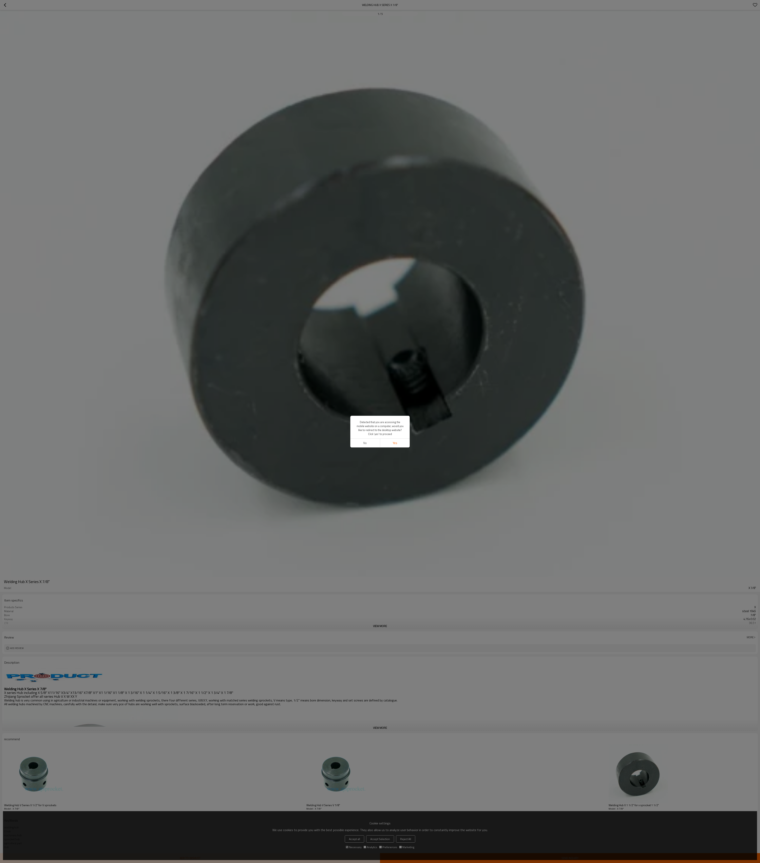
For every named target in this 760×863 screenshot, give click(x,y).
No (365, 443)
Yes (395, 443)
